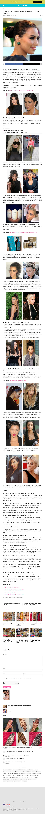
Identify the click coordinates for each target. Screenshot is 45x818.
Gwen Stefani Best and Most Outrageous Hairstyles (14, 589)
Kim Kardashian (19, 597)
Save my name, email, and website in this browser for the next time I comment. (17, 678)
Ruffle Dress (37, 777)
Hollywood (39, 773)
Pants (17, 777)
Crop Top (23, 771)
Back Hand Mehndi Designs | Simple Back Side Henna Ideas (17, 747)
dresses (33, 771)
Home (3, 8)
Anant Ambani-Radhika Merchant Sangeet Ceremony (18, 709)
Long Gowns (14, 775)
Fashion (4, 773)
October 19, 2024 (33, 624)
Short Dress (12, 779)
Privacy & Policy (13, 801)
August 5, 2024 (5, 642)
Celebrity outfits (5, 771)
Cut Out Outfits (28, 771)
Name (4, 668)
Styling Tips (14, 15)
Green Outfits (29, 773)
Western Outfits (12, 781)
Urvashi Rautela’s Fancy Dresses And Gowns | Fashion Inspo (19, 705)
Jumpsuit (4, 775)
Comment (5, 654)
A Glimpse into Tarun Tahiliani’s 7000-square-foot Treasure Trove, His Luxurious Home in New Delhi (22, 640)
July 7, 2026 (4, 624)
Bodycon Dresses (20, 769)
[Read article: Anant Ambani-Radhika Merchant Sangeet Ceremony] (5, 711)
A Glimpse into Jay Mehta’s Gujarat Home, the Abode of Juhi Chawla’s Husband (8, 639)
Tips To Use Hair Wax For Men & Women (12, 587)
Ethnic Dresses (38, 771)
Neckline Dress (29, 775)
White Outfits (19, 781)
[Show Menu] (3, 5)
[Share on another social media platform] (41, 64)
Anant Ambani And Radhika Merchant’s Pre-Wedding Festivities (19, 751)
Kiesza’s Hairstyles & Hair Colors (11, 592)
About (4, 801)
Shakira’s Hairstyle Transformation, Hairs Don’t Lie (21, 90)
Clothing (11, 771)
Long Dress (9, 775)
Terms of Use (19, 801)
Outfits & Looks (12, 777)
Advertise (7, 801)
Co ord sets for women (17, 771)
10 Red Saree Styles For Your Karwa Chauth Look (36, 622)
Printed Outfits (26, 777)
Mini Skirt (23, 775)
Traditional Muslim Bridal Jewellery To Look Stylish (15, 132)
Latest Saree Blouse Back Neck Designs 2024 (15, 761)
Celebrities (5, 619)
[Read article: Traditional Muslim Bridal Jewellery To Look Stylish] (22, 616)
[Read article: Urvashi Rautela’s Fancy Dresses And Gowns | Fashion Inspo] (5, 706)
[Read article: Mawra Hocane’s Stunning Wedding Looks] (9, 616)
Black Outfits (9, 769)
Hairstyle (6, 8)
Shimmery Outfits (6, 779)
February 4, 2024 (5, 15)
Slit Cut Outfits (22, 779)
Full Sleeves (16, 773)
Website (24, 673)
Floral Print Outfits (10, 773)
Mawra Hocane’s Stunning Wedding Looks (13, 130)
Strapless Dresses (28, 779)
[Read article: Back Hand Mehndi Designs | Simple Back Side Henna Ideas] (22, 732)
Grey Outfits (34, 773)
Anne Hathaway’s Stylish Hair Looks (17, 380)
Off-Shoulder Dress (35, 775)
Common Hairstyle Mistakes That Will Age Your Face (14, 590)
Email (4, 673)
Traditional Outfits (6, 781)
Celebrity (30, 769)
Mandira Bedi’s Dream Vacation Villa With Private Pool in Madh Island (35, 639)
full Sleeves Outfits (22, 773)
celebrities (25, 769)
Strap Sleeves (35, 779)
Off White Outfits (6, 777)
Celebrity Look (35, 769)
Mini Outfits (19, 775)
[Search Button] (41, 5)
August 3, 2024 (32, 642)
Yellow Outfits (24, 781)
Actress (4, 769)
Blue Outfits (14, 769)
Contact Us (25, 801)
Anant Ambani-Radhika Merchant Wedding (14, 758)
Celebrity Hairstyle (8, 597)
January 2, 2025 (19, 625)
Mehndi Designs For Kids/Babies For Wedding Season (16, 755)
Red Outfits (32, 777)
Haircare (14, 597)
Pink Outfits (21, 777)
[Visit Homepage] (22, 5)
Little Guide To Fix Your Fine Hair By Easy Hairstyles (14, 594)
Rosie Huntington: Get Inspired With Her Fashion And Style (23, 232)
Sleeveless (16, 779)
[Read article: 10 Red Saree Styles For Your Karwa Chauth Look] (36, 616)
